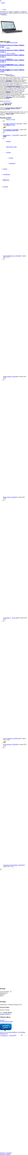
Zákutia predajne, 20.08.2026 (10, 376)
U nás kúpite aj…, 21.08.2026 (10, 135)
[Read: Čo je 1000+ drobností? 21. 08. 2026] (4, 121)
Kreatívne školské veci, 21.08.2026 (11, 256)
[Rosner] (2, 2)
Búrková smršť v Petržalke (9, 497)
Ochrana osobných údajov (6, 1021)
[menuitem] (17, 42)
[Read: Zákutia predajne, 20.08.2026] (4, 259)
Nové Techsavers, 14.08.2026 (10, 744)
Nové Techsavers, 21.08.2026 (10, 129)
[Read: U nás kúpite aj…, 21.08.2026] (4, 133)
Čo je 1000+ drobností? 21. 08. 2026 (12, 123)
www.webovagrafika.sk (11, 1032)
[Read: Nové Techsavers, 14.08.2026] (4, 743)
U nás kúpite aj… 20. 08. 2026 (10, 617)
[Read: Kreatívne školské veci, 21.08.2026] (4, 138)
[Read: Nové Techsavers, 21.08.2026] (4, 128)
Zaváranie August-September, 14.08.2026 (13, 865)
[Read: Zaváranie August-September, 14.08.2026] (4, 747)
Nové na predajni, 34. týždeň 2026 (11, 738)
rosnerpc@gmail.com (5, 1014)
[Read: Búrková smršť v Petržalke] (4, 379)
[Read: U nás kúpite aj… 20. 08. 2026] (4, 500)
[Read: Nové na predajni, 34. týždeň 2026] (4, 621)
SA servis (2, 1020)
